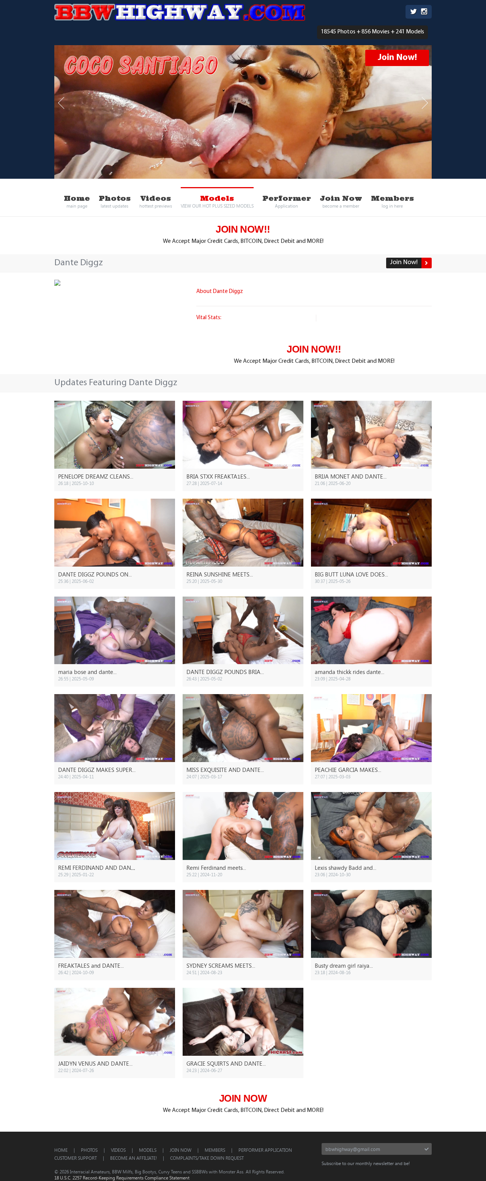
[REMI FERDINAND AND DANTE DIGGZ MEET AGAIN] (114, 826)
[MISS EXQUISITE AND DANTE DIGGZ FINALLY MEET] (243, 728)
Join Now (180, 1150)
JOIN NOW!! (243, 229)
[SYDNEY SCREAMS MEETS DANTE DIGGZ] (243, 924)
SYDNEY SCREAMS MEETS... (220, 965)
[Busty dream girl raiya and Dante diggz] (371, 924)
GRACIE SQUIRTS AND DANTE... (226, 1063)
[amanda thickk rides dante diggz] (371, 631)
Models (147, 1150)
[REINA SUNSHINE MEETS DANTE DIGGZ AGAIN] (243, 533)
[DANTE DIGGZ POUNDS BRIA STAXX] (243, 631)
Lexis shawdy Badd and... (345, 867)
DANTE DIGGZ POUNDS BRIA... (225, 672)
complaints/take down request (207, 1158)
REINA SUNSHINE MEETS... (219, 574)
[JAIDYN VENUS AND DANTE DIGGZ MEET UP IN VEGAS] (114, 1022)
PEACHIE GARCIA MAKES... (348, 769)
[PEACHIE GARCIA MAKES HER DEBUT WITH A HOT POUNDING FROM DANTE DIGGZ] (371, 728)
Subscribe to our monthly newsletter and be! (366, 1163)
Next (425, 103)
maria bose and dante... (87, 672)
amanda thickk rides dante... (349, 672)
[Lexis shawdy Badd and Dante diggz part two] (371, 826)
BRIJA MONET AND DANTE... (351, 476)
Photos (89, 1150)
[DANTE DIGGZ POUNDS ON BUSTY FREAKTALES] (114, 533)
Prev (61, 103)
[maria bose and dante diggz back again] (114, 631)
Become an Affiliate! (133, 1158)
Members (215, 1150)
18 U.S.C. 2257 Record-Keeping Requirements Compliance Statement (121, 1178)
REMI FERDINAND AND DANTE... (99, 867)
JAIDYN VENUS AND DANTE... (95, 1063)
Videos (118, 1150)
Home (61, 1150)
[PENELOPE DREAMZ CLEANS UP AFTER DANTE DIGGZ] (114, 435)
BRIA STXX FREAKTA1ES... (218, 476)
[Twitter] (413, 12)
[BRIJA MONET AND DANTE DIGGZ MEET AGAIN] (371, 435)
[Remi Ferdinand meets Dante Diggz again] (243, 826)
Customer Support (75, 1158)
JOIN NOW (243, 1098)
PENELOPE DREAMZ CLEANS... (95, 476)
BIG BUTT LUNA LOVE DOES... (351, 574)
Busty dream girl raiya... (344, 965)
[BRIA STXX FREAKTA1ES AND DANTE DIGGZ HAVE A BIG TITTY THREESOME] (243, 435)
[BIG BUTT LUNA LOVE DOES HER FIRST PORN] (371, 533)
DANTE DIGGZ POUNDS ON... (95, 574)
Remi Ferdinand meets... (216, 867)
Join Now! (397, 57)
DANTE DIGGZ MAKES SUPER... (97, 769)
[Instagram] (424, 12)
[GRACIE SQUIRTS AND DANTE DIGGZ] (243, 1022)
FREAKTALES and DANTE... (91, 965)
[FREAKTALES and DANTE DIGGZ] (114, 924)
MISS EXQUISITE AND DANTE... (225, 769)
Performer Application (265, 1150)
